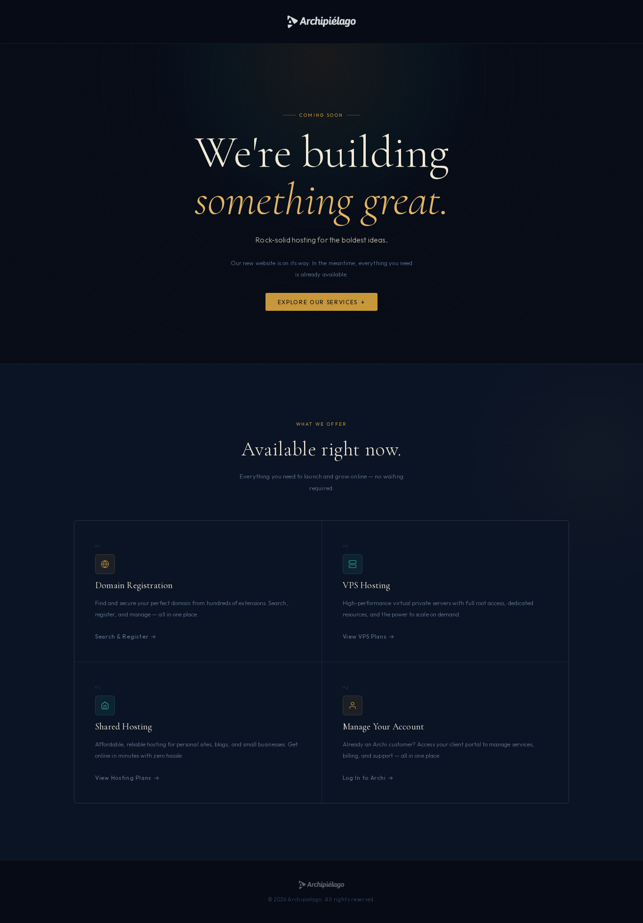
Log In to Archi (364, 777)
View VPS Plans (365, 636)
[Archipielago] (321, 21)
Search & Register (121, 636)
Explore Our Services (318, 302)
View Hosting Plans (123, 777)
